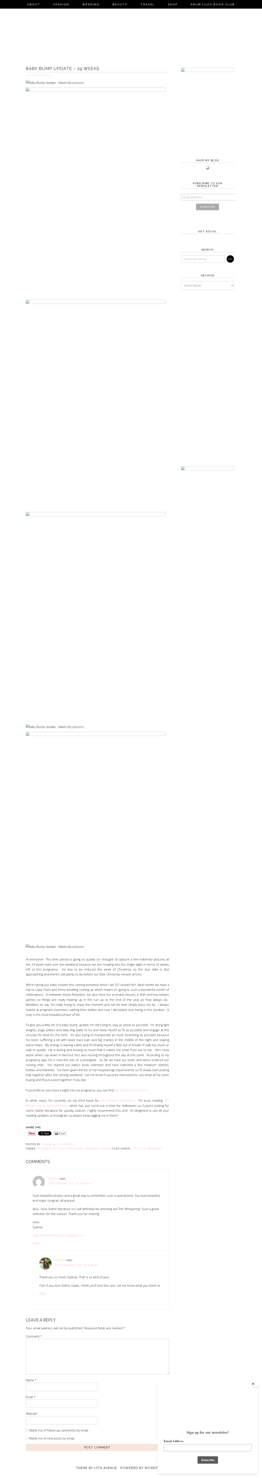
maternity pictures (51, 1148)
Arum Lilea (131, 36)
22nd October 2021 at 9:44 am (77, 1265)
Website (31, 1413)
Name (31, 1380)
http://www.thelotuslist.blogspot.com (58, 1235)
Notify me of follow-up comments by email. (59, 1430)
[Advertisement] (207, 372)
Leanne (60, 1260)
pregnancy (75, 1148)
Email (31, 1397)
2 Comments (65, 1144)
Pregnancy (155, 1148)
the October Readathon (117, 1100)
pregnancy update (98, 1148)
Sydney (53, 1178)
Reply (36, 1243)
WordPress (156, 1468)
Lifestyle (138, 1148)
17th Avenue (105, 1468)
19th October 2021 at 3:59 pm (69, 1183)
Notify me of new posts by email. (52, 1438)
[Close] (255, 1384)
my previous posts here (131, 1090)
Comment (34, 1336)
